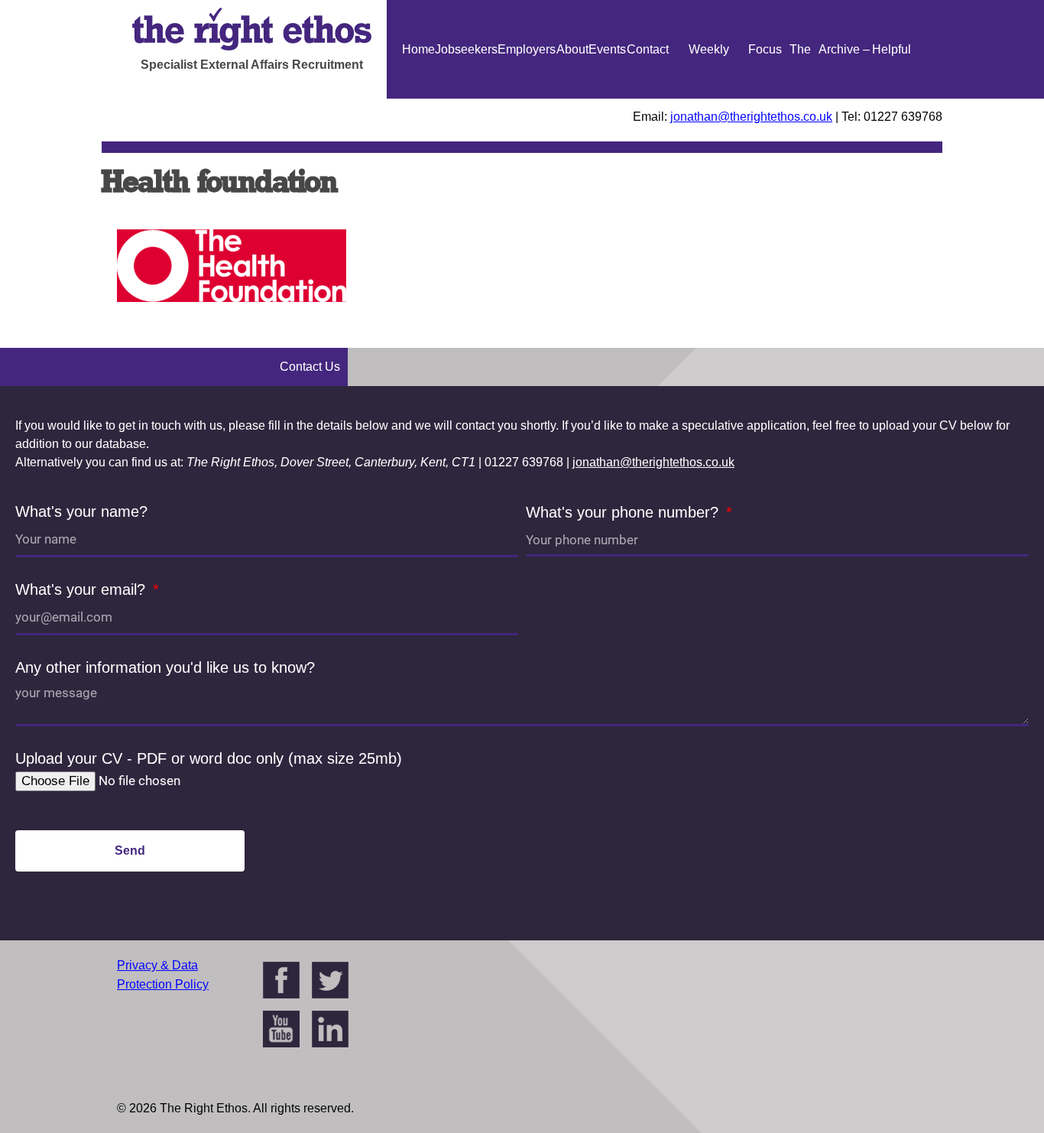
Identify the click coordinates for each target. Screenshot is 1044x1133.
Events (607, 49)
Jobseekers (466, 49)
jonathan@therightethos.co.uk (751, 116)
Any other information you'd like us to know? (165, 667)
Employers (527, 49)
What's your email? (82, 589)
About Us (572, 98)
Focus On (765, 98)
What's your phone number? (624, 512)
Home (418, 49)
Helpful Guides (891, 98)
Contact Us (648, 98)
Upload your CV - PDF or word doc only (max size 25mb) (208, 758)
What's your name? (81, 511)
